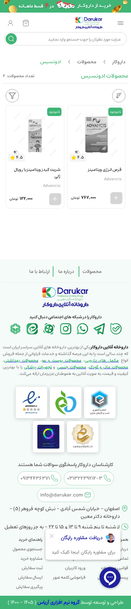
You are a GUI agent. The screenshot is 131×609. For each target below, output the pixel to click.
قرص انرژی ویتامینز (105, 169)
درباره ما (66, 271)
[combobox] (71, 38)
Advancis (113, 179)
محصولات (92, 271)
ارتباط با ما (39, 271)
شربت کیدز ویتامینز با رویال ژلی (37, 173)
